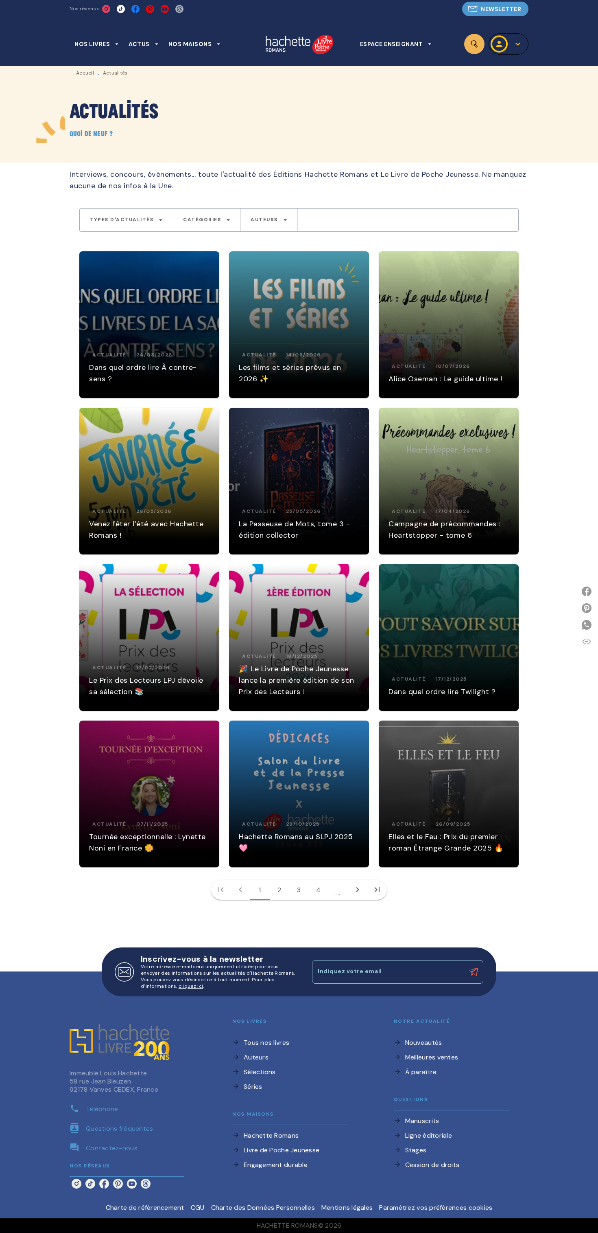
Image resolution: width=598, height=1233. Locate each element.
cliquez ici (191, 986)
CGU (198, 1207)
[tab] (97, 44)
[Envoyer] (473, 972)
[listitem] (106, 9)
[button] (495, 9)
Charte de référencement (145, 1207)
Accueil (85, 73)
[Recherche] (474, 44)
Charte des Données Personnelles (263, 1207)
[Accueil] (299, 45)
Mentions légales (347, 1207)
